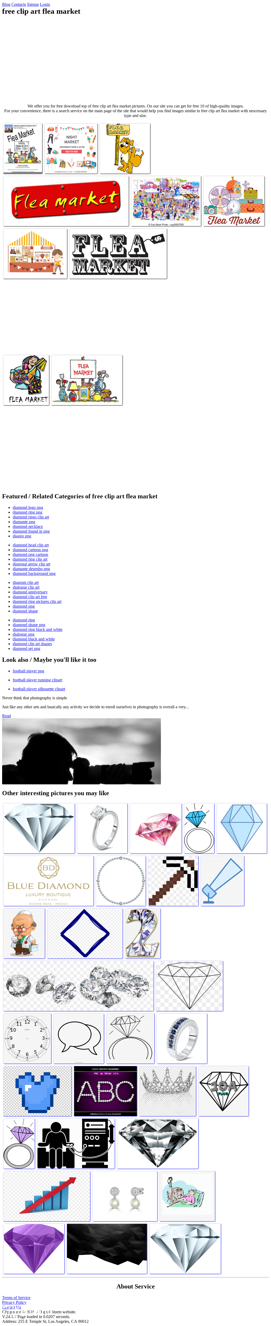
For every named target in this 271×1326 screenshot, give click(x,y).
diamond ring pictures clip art (37, 601)
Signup (33, 4)
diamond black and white (34, 639)
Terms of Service (16, 1297)
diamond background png (34, 573)
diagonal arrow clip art (31, 564)
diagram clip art (26, 582)
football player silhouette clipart (39, 689)
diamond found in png (31, 531)
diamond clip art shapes (32, 643)
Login (45, 4)
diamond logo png (28, 507)
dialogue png (23, 634)
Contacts (18, 4)
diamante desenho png (31, 568)
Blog (6, 4)
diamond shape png (29, 624)
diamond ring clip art (30, 559)
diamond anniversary (30, 592)
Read (6, 716)
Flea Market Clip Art (68, 398)
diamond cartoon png (30, 549)
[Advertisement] (135, 60)
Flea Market (14, 219)
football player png (28, 671)
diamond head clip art (31, 545)
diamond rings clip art (31, 517)
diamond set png (26, 648)
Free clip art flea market (64, 166)
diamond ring (24, 620)
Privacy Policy (14, 1302)
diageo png (22, 536)
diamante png (24, 521)
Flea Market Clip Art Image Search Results (103, 271)
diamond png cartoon (30, 554)
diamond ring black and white (37, 629)
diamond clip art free (30, 596)
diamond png (24, 606)
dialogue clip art (26, 587)
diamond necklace (28, 526)
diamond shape (25, 611)
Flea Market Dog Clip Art (24, 271)
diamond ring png (27, 512)
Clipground (26, 1310)
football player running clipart (37, 680)
